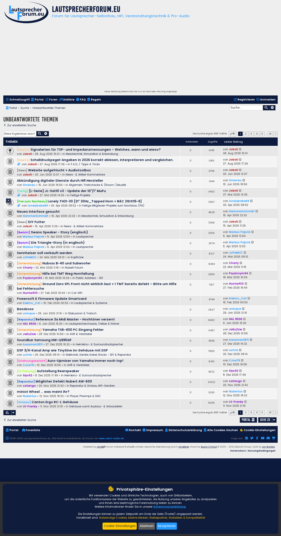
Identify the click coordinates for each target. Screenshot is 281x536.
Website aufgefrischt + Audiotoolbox (59, 170)
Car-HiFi (76, 293)
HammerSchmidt (35, 216)
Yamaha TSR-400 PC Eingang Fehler (73, 329)
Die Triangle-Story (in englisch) (58, 242)
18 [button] (270, 133)
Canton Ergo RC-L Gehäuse (55, 402)
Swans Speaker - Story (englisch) (59, 232)
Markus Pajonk (33, 236)
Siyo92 (27, 375)
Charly (27, 267)
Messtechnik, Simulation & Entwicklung (92, 154)
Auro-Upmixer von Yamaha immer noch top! (85, 361)
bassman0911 (33, 344)
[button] (232, 133)
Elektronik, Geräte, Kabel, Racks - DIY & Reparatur (98, 355)
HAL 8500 (29, 324)
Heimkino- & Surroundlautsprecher (99, 344)
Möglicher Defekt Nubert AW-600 (64, 381)
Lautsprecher (85, 236)
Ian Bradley (268, 446)
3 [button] (251, 133)
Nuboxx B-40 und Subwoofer (66, 263)
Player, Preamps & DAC (85, 396)
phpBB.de (183, 446)
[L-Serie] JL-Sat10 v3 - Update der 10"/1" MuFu (67, 191)
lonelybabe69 (38, 205)
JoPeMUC (29, 257)
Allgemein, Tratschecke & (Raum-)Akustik (97, 185)
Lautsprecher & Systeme (90, 303)
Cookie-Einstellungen (120, 526)
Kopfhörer (77, 257)
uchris (27, 355)
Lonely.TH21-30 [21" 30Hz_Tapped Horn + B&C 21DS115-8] (95, 201)
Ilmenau (29, 185)
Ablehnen (147, 526)
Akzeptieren (167, 526)
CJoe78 (28, 365)
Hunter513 (30, 293)
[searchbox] (246, 107)
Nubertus (29, 396)
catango (29, 386)
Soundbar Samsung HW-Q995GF (44, 340)
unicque (29, 313)
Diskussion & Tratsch (82, 313)
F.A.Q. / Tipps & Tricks (85, 164)
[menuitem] (17, 100)
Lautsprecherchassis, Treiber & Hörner (94, 324)
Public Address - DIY (89, 278)
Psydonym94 (32, 278)
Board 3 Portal (209, 446)
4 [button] (257, 133)
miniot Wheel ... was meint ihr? (43, 392)
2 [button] (246, 133)
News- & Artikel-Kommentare (85, 174)
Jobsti (27, 154)
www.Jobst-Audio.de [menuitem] (111, 438)
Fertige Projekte (80, 195)
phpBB (100, 446)
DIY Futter (36, 222)
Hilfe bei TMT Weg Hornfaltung (68, 273)
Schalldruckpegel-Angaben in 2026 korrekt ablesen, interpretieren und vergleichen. (102, 160)
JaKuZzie (29, 334)
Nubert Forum (74, 267)
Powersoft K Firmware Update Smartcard (51, 298)
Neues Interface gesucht (38, 211)
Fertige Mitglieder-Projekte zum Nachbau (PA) (113, 205)
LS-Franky (30, 406)
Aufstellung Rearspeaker (58, 371)
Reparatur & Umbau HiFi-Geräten (92, 386)
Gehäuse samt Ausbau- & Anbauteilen (95, 406)
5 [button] (262, 133)
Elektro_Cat (31, 303)
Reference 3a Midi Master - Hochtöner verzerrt (75, 319)
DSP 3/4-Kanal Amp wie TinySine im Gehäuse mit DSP (62, 350)
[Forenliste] (26, 13)
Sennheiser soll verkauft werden (44, 253)
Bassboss (25, 309)
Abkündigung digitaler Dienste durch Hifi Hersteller (60, 180)
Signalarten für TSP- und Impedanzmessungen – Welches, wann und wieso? (96, 149)
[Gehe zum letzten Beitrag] (240, 149)
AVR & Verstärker (81, 334)
